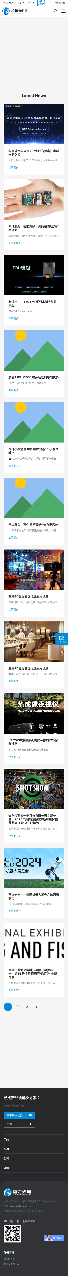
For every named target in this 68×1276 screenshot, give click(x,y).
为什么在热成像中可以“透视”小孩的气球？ (33, 451)
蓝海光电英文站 (12, 1264)
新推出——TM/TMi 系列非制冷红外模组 (33, 303)
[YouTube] (5, 1221)
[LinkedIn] (18, 1221)
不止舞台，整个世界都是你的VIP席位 (33, 524)
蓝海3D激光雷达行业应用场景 (28, 596)
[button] (60, 3)
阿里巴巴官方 (10, 1259)
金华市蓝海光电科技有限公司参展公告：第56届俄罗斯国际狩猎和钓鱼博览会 (33, 973)
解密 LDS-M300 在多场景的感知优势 (34, 377)
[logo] (15, 11)
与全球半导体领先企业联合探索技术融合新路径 (34, 152)
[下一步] (36, 1007)
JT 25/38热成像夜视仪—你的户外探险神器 (33, 742)
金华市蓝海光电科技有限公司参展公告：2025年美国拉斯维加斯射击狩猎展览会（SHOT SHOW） (33, 819)
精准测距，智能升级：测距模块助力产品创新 (34, 228)
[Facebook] (11, 1221)
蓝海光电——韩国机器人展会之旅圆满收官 (34, 896)
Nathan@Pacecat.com (20, 1206)
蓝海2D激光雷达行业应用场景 (28, 668)
